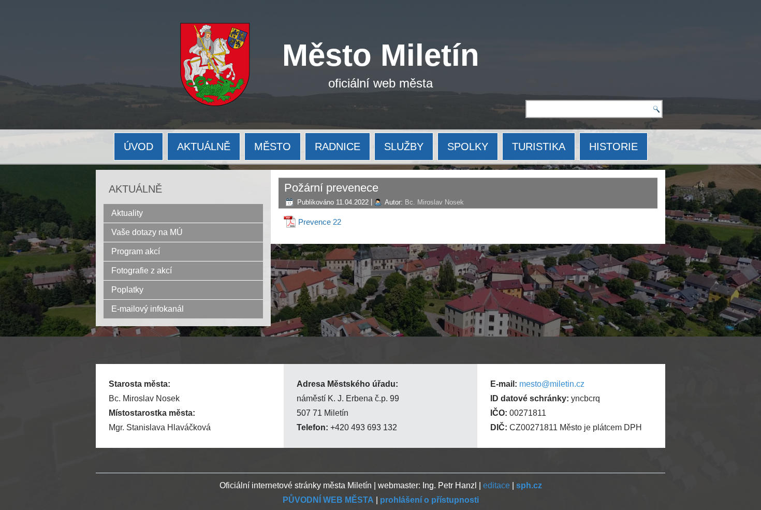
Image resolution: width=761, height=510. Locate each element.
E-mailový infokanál (147, 308)
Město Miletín (380, 55)
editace (496, 485)
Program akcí (135, 251)
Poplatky (127, 289)
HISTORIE (613, 146)
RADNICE (337, 146)
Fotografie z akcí (141, 270)
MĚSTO (272, 146)
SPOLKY (467, 146)
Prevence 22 (319, 221)
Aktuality (127, 213)
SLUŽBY (403, 146)
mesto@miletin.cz (551, 384)
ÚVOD (138, 146)
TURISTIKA (538, 146)
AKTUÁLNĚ (203, 146)
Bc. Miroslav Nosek (434, 202)
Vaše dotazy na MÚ (147, 232)
